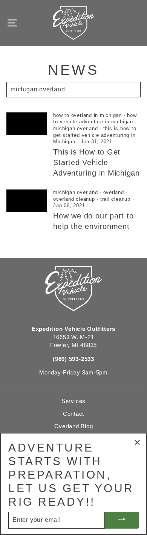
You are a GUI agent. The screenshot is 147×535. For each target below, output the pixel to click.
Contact (73, 414)
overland (113, 192)
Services (73, 401)
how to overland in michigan (87, 115)
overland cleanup (74, 199)
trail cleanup (115, 199)
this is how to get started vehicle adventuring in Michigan (94, 135)
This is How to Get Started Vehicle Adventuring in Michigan (96, 162)
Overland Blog (73, 426)
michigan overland (75, 128)
